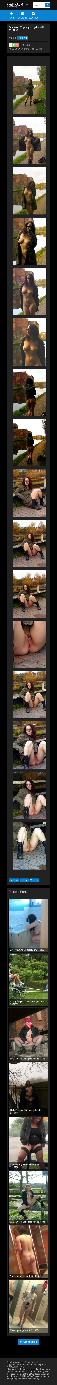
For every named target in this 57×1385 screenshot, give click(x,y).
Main (12, 18)
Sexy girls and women (15, 5)
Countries (33, 18)
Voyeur (34, 880)
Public (24, 880)
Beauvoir (23, 38)
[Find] (47, 5)
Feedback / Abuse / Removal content (24, 1362)
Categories (22, 18)
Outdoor (14, 880)
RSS (22, 1367)
